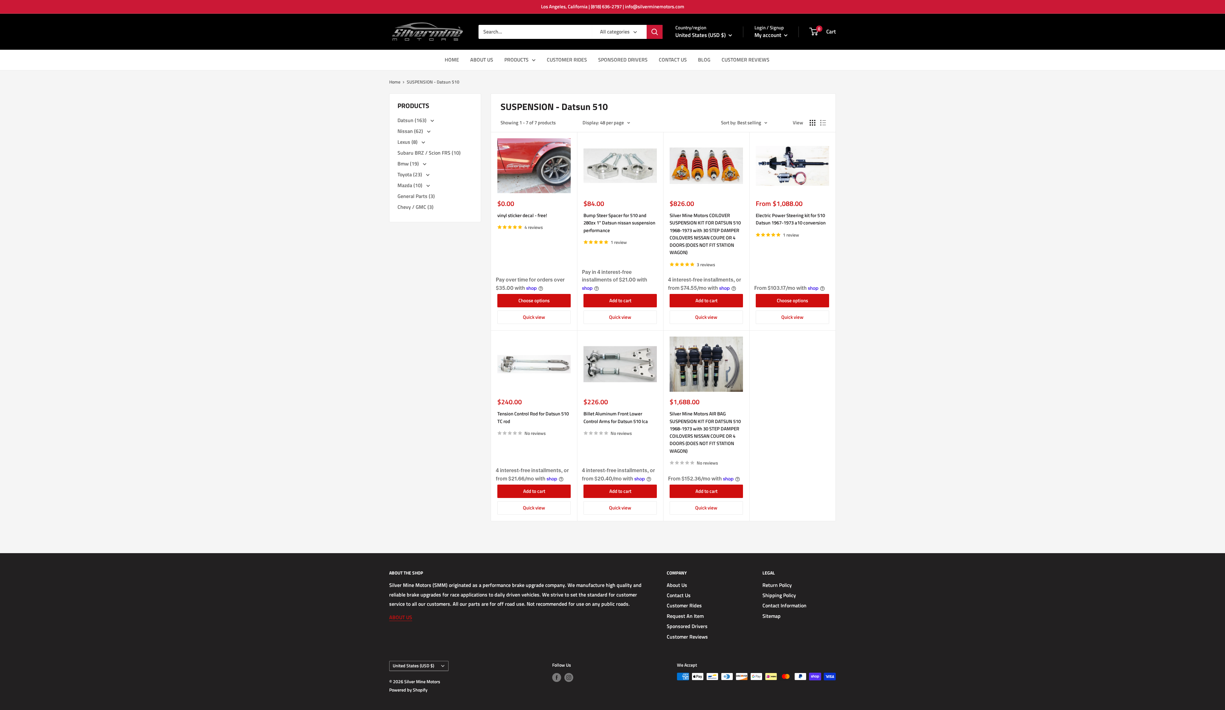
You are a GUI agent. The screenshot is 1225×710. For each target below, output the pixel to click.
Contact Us (679, 595)
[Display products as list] (823, 123)
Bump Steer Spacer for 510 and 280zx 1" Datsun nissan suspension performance (619, 223)
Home (394, 81)
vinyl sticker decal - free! (522, 215)
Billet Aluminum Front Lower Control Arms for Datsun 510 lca (615, 417)
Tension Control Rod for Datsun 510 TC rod (533, 417)
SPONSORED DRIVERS (623, 59)
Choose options (534, 300)
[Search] (655, 32)
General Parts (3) (416, 196)
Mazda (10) (410, 185)
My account (768, 35)
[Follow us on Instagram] (568, 677)
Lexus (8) (408, 142)
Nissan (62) (410, 131)
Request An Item (685, 616)
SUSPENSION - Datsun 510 (433, 81)
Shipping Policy (779, 595)
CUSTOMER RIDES (567, 59)
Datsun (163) (412, 120)
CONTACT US (673, 59)
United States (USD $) (413, 665)
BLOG (704, 59)
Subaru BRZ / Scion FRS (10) (429, 153)
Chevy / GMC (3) (415, 207)
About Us (677, 585)
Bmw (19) (408, 163)
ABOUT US (481, 59)
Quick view (534, 317)
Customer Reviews (687, 636)
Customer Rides (684, 605)
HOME (452, 59)
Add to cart (620, 300)
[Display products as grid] (812, 123)
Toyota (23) (410, 174)
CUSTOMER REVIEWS (745, 59)
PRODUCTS (516, 59)
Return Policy (777, 585)
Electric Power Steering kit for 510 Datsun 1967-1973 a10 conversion (791, 219)
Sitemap (771, 616)
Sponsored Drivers (687, 626)
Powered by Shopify (408, 689)
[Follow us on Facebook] (556, 677)
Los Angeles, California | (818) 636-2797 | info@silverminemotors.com (612, 6)
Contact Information (784, 605)
